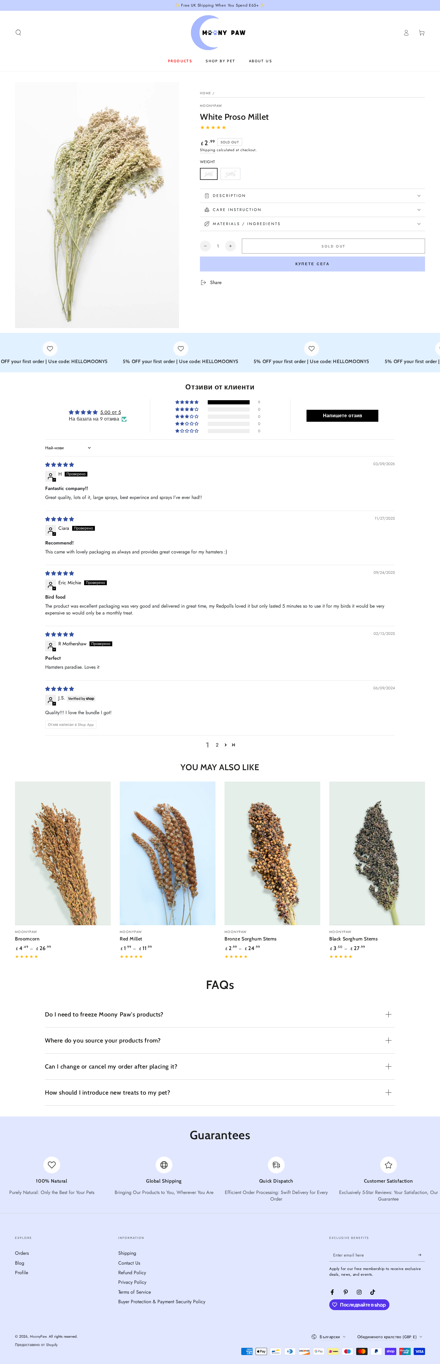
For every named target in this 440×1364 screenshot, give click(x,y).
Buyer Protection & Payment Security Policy (161, 1301)
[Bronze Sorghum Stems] (272, 853)
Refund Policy (132, 1272)
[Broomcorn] (63, 853)
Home (205, 93)
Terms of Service (134, 1292)
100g (232, 175)
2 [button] (217, 744)
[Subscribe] (421, 1254)
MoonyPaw (211, 106)
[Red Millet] (168, 853)
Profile (21, 1272)
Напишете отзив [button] (342, 415)
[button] (18, 32)
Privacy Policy (132, 1282)
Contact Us (129, 1263)
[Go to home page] (220, 32)
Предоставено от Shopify (36, 1345)
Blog (19, 1263)
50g (211, 175)
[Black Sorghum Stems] (377, 853)
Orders (22, 1253)
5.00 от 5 (110, 412)
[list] (220, 1180)
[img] (59, 464)
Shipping (208, 150)
